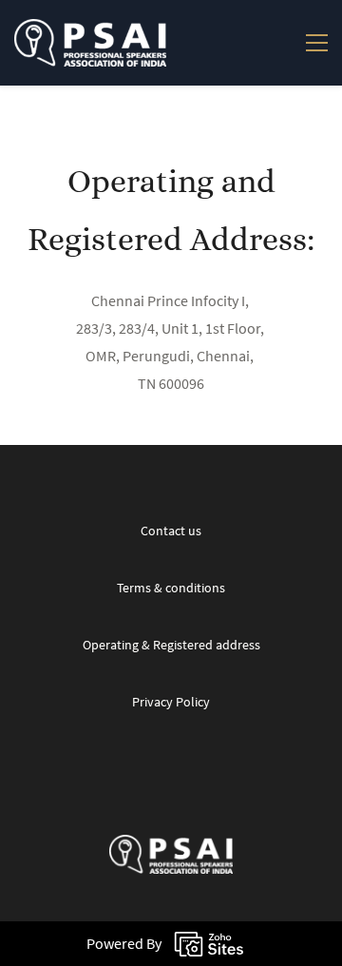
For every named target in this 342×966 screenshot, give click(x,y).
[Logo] (90, 43)
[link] (171, 848)
